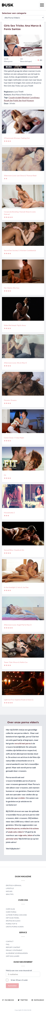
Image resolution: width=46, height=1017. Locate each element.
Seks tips (9, 894)
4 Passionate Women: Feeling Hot (17, 138)
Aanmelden (12, 986)
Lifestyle (10, 888)
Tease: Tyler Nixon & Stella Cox (16, 662)
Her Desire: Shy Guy (11, 288)
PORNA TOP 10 (11, 924)
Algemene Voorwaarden (17, 953)
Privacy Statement (14, 950)
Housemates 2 (9, 513)
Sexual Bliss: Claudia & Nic (14, 550)
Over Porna (11, 912)
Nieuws (9, 891)
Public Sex (17, 100)
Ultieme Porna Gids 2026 (16, 915)
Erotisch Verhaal (13, 885)
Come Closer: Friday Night (14, 438)
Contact (9, 941)
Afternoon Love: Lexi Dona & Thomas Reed (20, 175)
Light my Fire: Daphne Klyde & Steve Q (18, 700)
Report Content (13, 947)
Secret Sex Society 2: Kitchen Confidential (20, 250)
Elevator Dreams (10, 400)
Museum (30, 100)
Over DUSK (10, 909)
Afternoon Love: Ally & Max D (15, 363)
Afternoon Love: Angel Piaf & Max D (18, 625)
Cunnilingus (34, 97)
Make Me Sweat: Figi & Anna (15, 325)
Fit (5, 475)
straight (18, 97)
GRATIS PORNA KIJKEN (15, 927)
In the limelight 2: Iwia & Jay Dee (16, 587)
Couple (12, 97)
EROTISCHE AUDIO (13, 921)
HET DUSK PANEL (13, 918)
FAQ (7, 944)
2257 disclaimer (12, 956)
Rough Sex (8, 100)
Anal (24, 100)
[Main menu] (42, 5)
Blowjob (25, 97)
